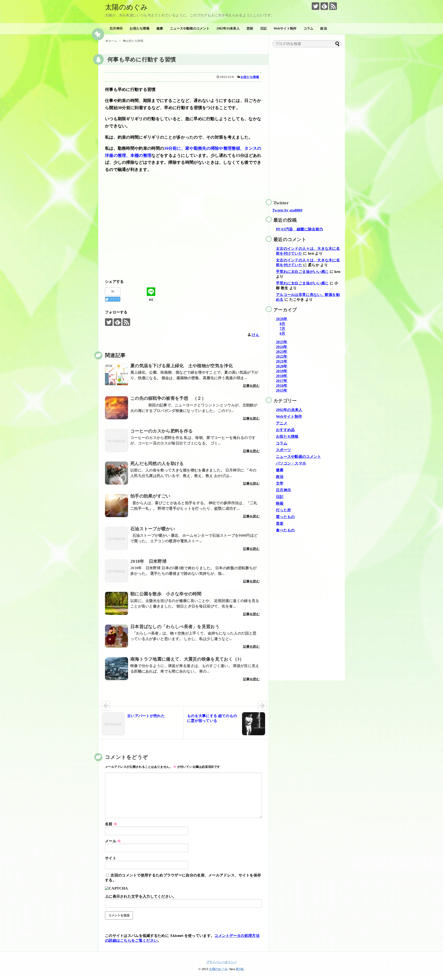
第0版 (240, 969)
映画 (280, 503)
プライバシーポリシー (221, 962)
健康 (159, 28)
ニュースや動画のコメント (190, 28)
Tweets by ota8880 (287, 210)
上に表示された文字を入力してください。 (141, 896)
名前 (111, 824)
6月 (282, 333)
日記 (263, 28)
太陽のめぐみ (126, 7)
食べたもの (285, 530)
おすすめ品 (285, 430)
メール (113, 841)
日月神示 (116, 28)
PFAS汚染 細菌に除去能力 (299, 229)
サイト (110, 858)
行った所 (283, 510)
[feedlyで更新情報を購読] (324, 6)
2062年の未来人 (228, 28)
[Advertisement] (183, 232)
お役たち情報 (140, 28)
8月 (282, 324)
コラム (309, 28)
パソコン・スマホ (291, 463)
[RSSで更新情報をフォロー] (333, 6)
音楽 (280, 523)
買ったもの (285, 517)
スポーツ (283, 450)
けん (255, 335)
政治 (323, 28)
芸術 (250, 28)
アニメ (281, 423)
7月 (282, 329)
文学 (280, 483)
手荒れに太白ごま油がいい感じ (302, 272)
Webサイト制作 (285, 28)
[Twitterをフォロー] (315, 6)
